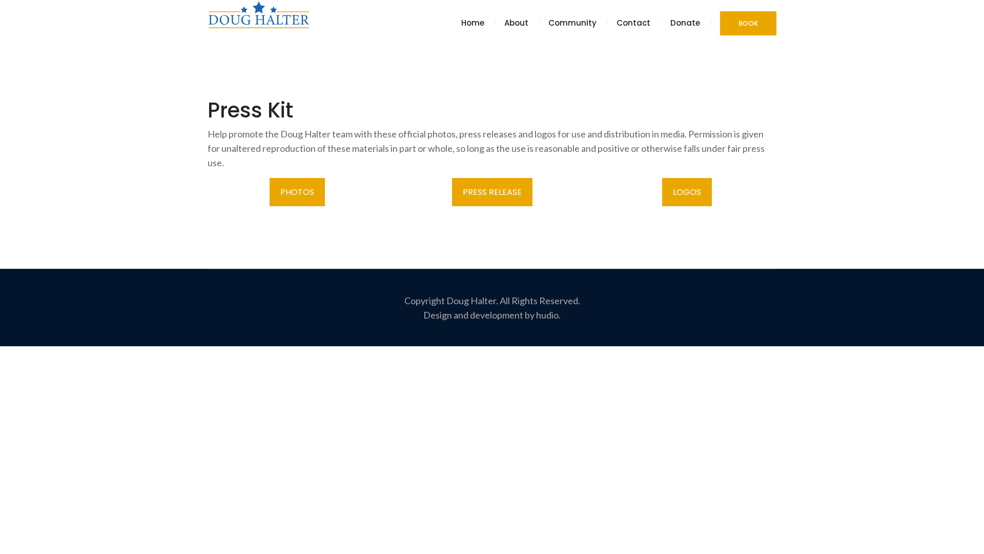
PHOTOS (297, 192)
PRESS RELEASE (492, 192)
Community (572, 22)
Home (472, 22)
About (516, 22)
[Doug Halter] (259, 14)
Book (748, 23)
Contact (633, 22)
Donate (685, 22)
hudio (547, 315)
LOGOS (687, 192)
